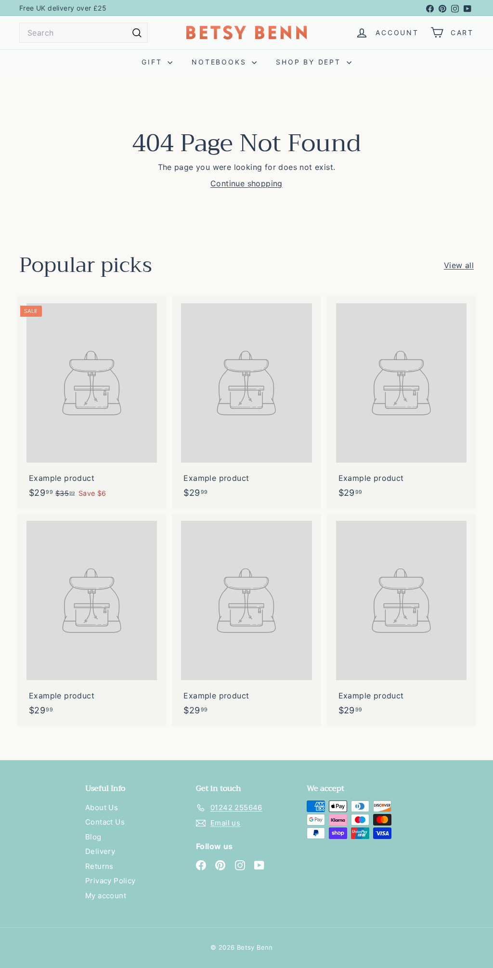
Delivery (100, 851)
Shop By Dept (310, 62)
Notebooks (220, 62)
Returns (99, 866)
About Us (101, 807)
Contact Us (105, 821)
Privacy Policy (110, 880)
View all (459, 265)
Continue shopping (246, 183)
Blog (93, 836)
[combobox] (83, 33)
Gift (153, 62)
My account (105, 895)
